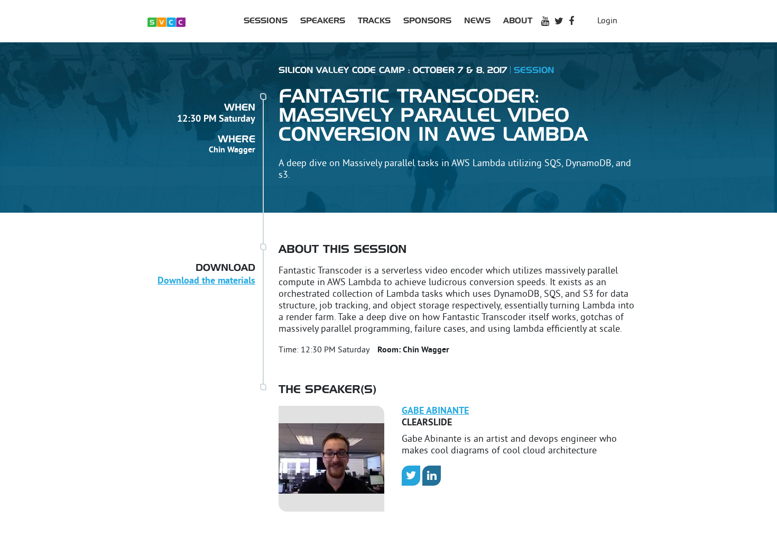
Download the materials (206, 281)
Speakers (322, 21)
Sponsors (427, 21)
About (517, 21)
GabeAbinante (435, 411)
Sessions (266, 21)
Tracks (374, 21)
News (477, 21)
